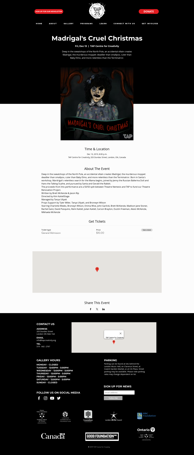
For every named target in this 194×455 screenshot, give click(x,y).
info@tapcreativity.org (46, 340)
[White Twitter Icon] (58, 398)
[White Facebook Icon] (39, 398)
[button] (53, 23)
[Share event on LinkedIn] (103, 309)
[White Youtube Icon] (52, 398)
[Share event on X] (97, 309)
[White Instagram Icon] (45, 398)
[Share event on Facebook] (90, 309)
